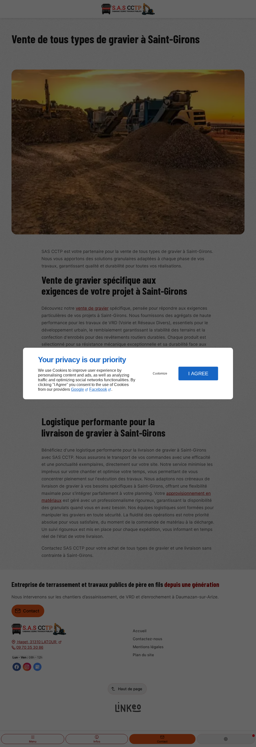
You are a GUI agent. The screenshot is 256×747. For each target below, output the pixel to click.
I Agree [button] (198, 373)
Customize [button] (160, 373)
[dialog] (128, 374)
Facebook (98, 389)
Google (77, 389)
